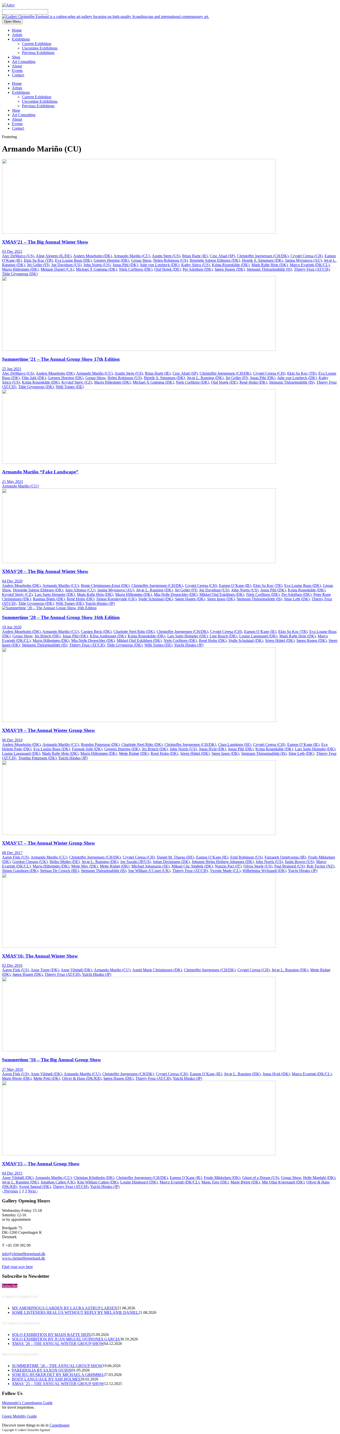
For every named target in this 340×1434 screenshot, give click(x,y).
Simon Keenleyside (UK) (116, 599)
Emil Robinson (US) (246, 857)
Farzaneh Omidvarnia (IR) (285, 857)
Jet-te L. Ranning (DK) (205, 378)
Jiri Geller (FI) (38, 265)
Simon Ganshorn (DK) (20, 871)
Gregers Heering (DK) (111, 260)
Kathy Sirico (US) (195, 265)
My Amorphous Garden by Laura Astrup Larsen (64, 1308)
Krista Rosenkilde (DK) (230, 265)
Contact (18, 75)
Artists (17, 35)
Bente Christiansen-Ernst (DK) (105, 585)
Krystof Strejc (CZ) (76, 382)
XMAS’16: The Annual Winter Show (40, 956)
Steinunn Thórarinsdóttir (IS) (269, 269)
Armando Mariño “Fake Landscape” (40, 471)
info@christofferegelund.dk (23, 1254)
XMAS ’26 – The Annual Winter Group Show (58, 1343)
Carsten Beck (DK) (96, 631)
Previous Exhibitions (38, 53)
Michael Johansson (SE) (150, 866)
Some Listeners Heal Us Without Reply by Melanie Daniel (75, 1312)
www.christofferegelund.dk (23, 1258)
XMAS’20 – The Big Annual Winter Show (45, 571)
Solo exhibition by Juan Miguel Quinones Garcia (66, 1339)
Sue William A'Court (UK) (149, 871)
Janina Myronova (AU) (303, 260)
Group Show (141, 260)
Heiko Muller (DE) (65, 862)
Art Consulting (23, 61)
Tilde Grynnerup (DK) (20, 274)
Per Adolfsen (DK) (198, 269)
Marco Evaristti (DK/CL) (310, 265)
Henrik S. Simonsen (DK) (262, 260)
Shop (16, 57)
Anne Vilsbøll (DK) (76, 970)
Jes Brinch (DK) (47, 636)
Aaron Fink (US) (15, 857)
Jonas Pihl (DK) (125, 265)
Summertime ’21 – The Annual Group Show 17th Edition (61, 359)
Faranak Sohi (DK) (87, 749)
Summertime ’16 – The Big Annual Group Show (51, 1059)
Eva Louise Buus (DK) (73, 260)
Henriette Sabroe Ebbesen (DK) (215, 260)
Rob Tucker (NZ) (320, 866)
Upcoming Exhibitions (39, 48)
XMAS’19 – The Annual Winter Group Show (48, 730)
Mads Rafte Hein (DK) (269, 265)
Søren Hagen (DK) (230, 269)
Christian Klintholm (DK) (94, 1178)
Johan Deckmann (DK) (171, 862)
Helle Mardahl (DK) (319, 1178)
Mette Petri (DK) (46, 1078)
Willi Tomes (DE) (70, 387)
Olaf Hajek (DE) (167, 269)
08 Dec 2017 (12, 853)
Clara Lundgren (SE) (234, 744)
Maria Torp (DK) (214, 1182)
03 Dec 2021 (12, 251)
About (17, 66)
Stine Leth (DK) (297, 599)
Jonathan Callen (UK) (58, 1182)
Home (17, 30)
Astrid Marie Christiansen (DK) (157, 970)
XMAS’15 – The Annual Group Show (41, 1163)
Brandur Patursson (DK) (100, 744)
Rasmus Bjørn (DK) (49, 599)
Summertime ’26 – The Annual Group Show (57, 1366)
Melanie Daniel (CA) (57, 269)
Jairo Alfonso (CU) (80, 590)
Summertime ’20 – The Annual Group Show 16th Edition (61, 617)
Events (17, 70)
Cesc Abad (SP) (222, 256)
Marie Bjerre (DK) (16, 1078)
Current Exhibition (36, 44)
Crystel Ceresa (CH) (306, 256)
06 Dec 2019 (12, 740)
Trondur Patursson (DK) (37, 758)
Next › (33, 1191)
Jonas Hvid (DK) (212, 749)
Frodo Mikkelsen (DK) (222, 1178)
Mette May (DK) (84, 866)
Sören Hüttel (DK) (279, 640)
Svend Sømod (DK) (35, 1186)
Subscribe (9, 1286)
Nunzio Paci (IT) (228, 866)
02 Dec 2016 (12, 965)
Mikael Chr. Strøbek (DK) (192, 866)
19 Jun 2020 (11, 627)
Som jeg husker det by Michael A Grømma (58, 1375)
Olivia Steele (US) (257, 866)
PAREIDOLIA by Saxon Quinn (42, 1370)
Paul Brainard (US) (289, 866)
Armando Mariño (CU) (131, 256)
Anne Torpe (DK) (45, 970)
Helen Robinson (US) (170, 260)
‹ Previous (10, 1191)
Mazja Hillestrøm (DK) (20, 269)
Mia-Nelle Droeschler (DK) (175, 594)
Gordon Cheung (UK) (30, 862)
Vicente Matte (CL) (225, 871)
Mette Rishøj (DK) (134, 753)
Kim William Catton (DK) (97, 1182)
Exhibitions (21, 39)
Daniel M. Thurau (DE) (175, 857)
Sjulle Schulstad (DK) (155, 599)
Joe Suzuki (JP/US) (135, 862)
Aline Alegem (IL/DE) (53, 256)
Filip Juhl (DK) (34, 378)
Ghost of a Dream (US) (260, 1178)
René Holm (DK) (253, 382)
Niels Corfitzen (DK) (135, 269)
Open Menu (12, 21)
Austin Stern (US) (166, 256)
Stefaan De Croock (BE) (59, 871)
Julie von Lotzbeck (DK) (159, 265)
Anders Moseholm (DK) (92, 256)
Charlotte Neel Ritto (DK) (134, 631)
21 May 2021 (12, 481)
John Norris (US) (97, 265)
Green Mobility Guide (19, 1416)
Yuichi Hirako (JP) (100, 603)
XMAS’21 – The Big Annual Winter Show (45, 242)
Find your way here (17, 1267)
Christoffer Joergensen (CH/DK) (262, 256)
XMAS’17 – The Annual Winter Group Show (48, 843)
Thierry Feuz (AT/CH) (312, 269)
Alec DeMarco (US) (18, 256)
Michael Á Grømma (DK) (96, 269)
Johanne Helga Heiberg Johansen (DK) (223, 862)
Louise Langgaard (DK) (258, 636)
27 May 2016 (12, 1069)
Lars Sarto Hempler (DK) (55, 594)
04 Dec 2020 (12, 581)
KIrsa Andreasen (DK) (108, 636)
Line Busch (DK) (223, 636)
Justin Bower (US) (299, 862)
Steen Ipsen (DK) (221, 599)
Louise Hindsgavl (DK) (139, 1182)
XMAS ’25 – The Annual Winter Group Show (58, 1384)
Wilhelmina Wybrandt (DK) (264, 871)
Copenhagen (59, 1425)
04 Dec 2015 (12, 1173)
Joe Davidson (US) (66, 265)
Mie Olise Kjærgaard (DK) (283, 1182)
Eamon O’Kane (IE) (235, 585)
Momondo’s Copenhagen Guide (27, 1403)
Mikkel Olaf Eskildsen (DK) (221, 594)
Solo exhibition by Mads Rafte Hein (51, 1334)
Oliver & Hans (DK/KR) (81, 1078)
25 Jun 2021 (11, 369)
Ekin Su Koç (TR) (38, 260)
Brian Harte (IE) (195, 256)
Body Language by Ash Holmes (46, 1379)
